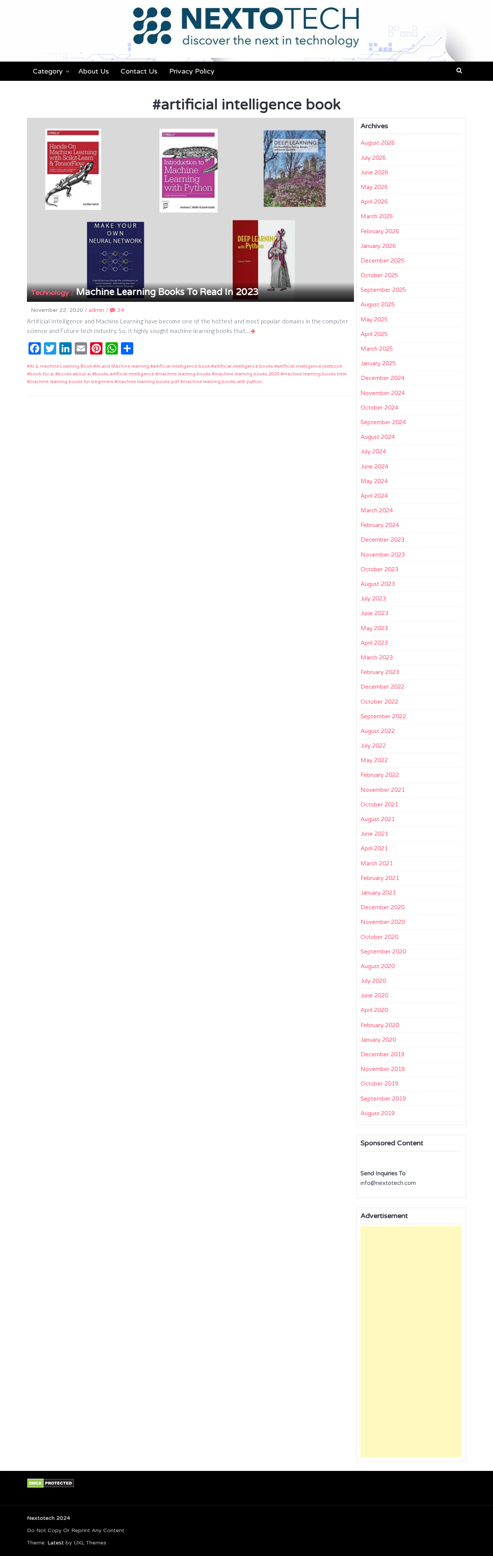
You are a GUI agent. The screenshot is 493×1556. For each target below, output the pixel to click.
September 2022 (383, 716)
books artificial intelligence (124, 373)
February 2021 (380, 878)
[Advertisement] (411, 1341)
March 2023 (377, 657)
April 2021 (374, 848)
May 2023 (374, 628)
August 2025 (378, 304)
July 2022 (373, 745)
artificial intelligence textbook (309, 366)
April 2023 (374, 642)
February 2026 (380, 231)
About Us (93, 71)
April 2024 (374, 495)
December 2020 (382, 907)
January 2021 (378, 892)
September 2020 (383, 951)
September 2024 (383, 422)
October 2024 (379, 407)
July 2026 (373, 157)
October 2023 (379, 569)
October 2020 (379, 937)
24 (120, 310)
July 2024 (373, 451)
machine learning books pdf (148, 381)
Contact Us (139, 71)
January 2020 (378, 1039)
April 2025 (374, 334)
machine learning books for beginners (71, 381)
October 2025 (379, 275)
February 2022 (380, 774)
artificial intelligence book (181, 366)
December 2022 (382, 686)
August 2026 (378, 142)
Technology (50, 292)
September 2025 (383, 289)
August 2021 (378, 819)
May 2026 (374, 187)
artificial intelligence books (243, 366)
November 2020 (383, 922)
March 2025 (377, 348)
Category (48, 71)
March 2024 (377, 510)
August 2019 (378, 1113)
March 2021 (377, 863)
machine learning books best (315, 373)
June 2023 (374, 613)
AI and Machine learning (122, 366)
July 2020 (373, 980)
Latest (55, 1542)
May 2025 (374, 319)
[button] (459, 70)
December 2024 (382, 378)
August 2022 (378, 731)
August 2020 (378, 966)
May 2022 (374, 760)
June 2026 (374, 172)
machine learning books (184, 373)
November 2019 (383, 1069)
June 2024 (374, 466)
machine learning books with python (222, 381)
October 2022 (379, 701)
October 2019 (379, 1083)
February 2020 (380, 1025)
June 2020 (374, 995)
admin (96, 310)
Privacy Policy (192, 71)
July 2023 (373, 598)
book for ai (42, 373)
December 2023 (382, 539)
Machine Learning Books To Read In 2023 (167, 292)
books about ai (74, 373)
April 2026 (374, 201)
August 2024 (378, 436)
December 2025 (382, 260)
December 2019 (382, 1054)
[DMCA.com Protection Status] (50, 1483)
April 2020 (374, 1010)
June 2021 (374, 833)
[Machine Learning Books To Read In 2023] (253, 331)
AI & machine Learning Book (61, 366)
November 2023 (383, 554)
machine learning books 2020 (247, 373)
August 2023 (378, 584)
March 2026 (377, 216)
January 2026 (378, 246)
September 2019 (383, 1098)
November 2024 (383, 393)
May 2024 (374, 481)
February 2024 (380, 525)
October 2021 (379, 804)
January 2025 (378, 363)
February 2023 (380, 672)
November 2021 (383, 789)
